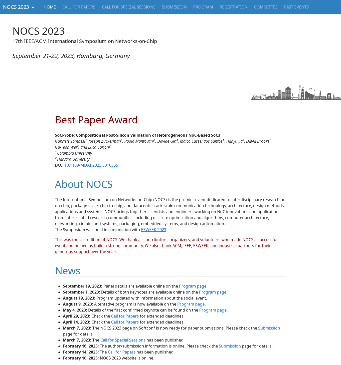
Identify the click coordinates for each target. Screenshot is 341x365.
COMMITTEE (266, 7)
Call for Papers (125, 316)
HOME (50, 7)
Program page (192, 286)
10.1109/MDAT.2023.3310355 (91, 165)
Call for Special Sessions (123, 340)
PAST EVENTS (296, 7)
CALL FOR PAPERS (78, 7)
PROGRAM (203, 7)
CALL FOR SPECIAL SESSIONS (129, 7)
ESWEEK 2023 (153, 229)
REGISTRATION (234, 7)
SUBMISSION (174, 7)
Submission (269, 328)
